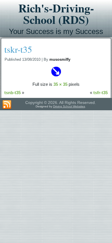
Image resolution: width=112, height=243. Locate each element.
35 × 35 (60, 84)
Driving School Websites (69, 106)
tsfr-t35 (100, 92)
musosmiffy (59, 59)
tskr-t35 (18, 49)
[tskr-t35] (56, 75)
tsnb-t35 (12, 92)
